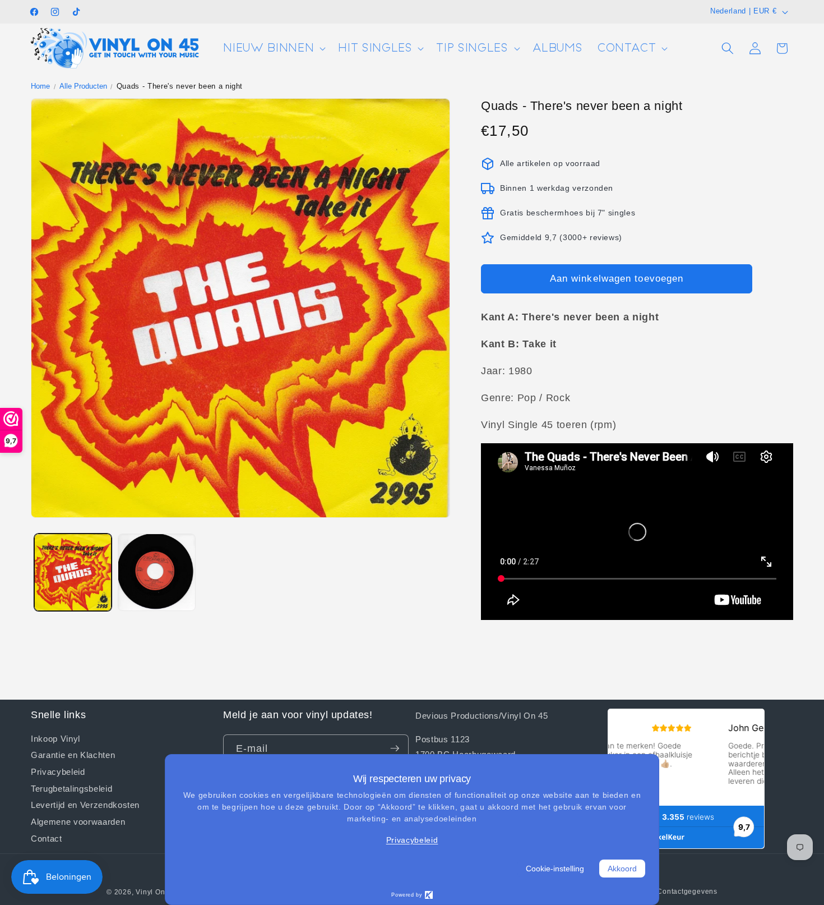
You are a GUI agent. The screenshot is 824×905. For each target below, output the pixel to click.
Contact (46, 837)
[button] (273, 48)
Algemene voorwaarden (78, 821)
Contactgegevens (687, 891)
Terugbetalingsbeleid (71, 787)
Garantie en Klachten (73, 754)
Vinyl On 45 (155, 892)
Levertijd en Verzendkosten (85, 804)
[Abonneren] (394, 748)
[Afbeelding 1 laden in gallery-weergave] (73, 573)
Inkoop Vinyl (55, 738)
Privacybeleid (58, 770)
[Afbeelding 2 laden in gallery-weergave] (157, 573)
